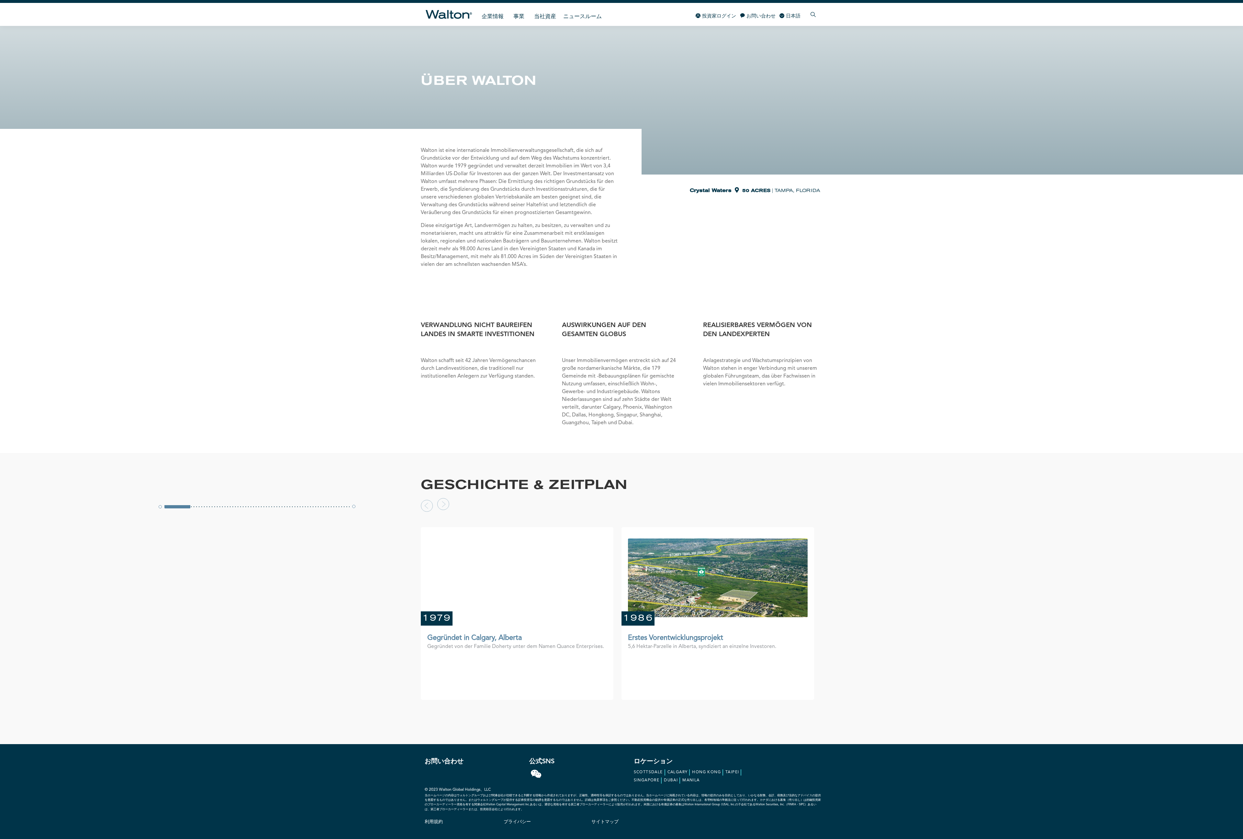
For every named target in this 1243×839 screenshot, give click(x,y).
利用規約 (434, 822)
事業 (518, 16)
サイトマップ (605, 822)
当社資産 (545, 16)
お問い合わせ (761, 16)
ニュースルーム (582, 16)
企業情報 (493, 16)
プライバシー (517, 822)
